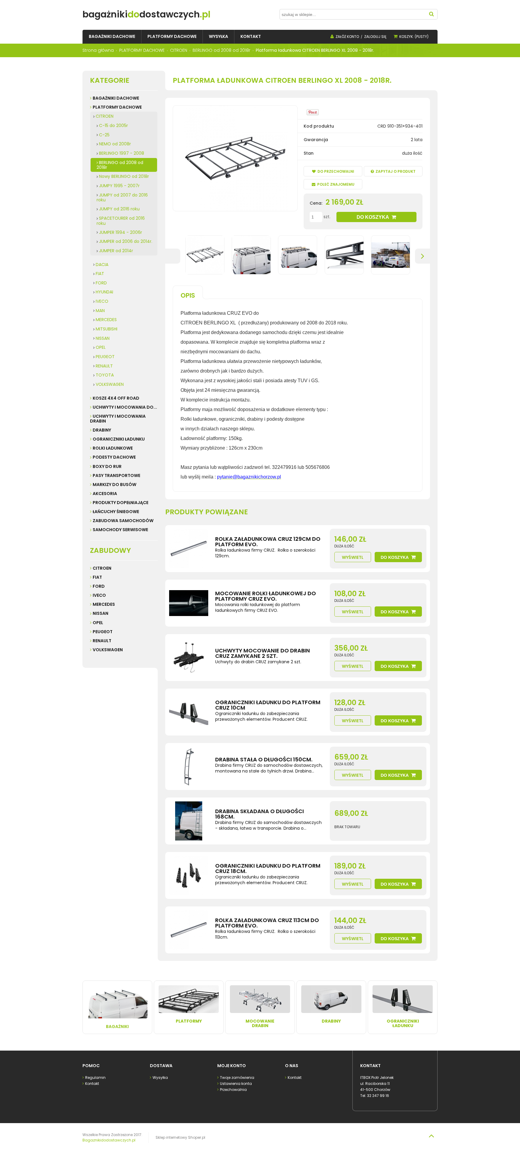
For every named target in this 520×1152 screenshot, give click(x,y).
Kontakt (92, 1083)
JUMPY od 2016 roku (119, 209)
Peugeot (103, 632)
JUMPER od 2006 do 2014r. (125, 241)
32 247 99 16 (378, 1095)
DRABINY (102, 430)
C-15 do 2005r (113, 125)
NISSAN (103, 338)
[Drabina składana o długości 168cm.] (189, 821)
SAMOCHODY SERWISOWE (120, 530)
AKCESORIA (105, 494)
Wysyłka (160, 1077)
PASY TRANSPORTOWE (116, 475)
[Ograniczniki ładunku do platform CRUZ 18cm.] (189, 875)
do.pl (146, 14)
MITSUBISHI (106, 329)
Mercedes (104, 604)
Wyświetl (353, 557)
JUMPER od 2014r (116, 251)
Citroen (102, 568)
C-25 (104, 135)
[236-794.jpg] (390, 254)
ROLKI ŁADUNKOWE (113, 448)
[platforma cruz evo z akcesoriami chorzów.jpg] (297, 254)
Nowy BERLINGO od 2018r (124, 176)
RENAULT (104, 366)
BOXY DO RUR (107, 466)
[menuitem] (112, 36)
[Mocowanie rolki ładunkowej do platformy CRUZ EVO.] (189, 603)
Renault (102, 641)
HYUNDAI (104, 292)
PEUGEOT (105, 357)
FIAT (100, 274)
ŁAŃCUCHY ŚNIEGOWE (116, 512)
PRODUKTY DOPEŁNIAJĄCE (120, 503)
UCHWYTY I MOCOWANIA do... (125, 407)
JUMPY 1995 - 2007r (119, 186)
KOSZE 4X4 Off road (116, 398)
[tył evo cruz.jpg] (344, 254)
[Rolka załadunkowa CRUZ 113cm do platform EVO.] (189, 930)
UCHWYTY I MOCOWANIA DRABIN (118, 418)
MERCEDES (106, 320)
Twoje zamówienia (237, 1077)
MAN (100, 311)
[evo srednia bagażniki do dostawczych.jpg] (204, 254)
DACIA (102, 265)
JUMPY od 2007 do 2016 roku (122, 197)
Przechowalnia (233, 1089)
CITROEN (104, 116)
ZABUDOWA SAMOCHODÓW (123, 521)
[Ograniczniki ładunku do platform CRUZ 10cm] (189, 712)
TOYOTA (105, 375)
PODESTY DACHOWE (114, 457)
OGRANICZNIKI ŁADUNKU (119, 439)
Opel (98, 623)
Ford (99, 586)
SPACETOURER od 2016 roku (121, 220)
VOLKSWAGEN (110, 384)
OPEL (101, 347)
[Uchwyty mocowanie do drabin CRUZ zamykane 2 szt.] (189, 657)
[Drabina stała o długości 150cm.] (189, 766)
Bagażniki (117, 1026)
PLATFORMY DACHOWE (117, 107)
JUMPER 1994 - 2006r (120, 232)
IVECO (102, 301)
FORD (101, 283)
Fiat (97, 577)
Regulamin (95, 1077)
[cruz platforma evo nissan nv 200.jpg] (251, 254)
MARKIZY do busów (114, 485)
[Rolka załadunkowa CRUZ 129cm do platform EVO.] (189, 548)
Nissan (100, 613)
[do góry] (431, 1136)
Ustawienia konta (236, 1083)
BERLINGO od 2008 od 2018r (120, 165)
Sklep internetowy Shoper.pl (180, 1137)
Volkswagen (108, 650)
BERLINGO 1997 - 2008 (121, 153)
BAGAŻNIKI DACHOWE (116, 98)
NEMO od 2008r (115, 144)
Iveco (99, 595)
